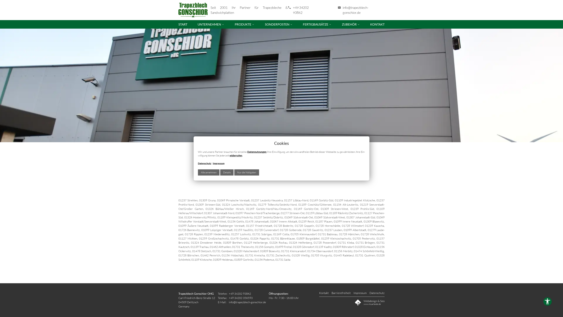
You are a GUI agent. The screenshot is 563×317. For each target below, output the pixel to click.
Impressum (218, 163)
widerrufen (236, 155)
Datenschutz (204, 163)
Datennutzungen (257, 151)
